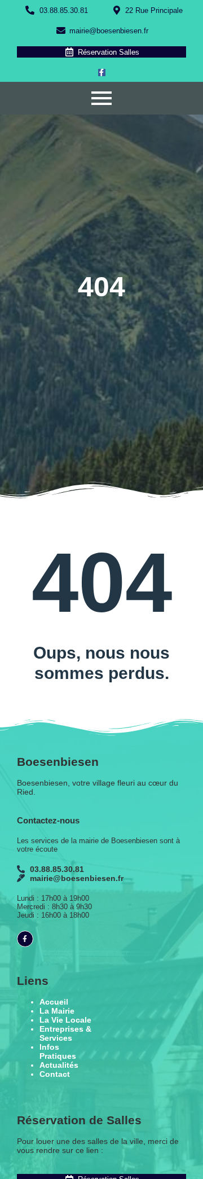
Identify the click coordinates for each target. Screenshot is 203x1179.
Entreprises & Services (65, 1033)
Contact (54, 1074)
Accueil (53, 1001)
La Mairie (56, 1010)
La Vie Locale (65, 1019)
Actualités (58, 1065)
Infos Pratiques (57, 1051)
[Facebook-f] (101, 72)
